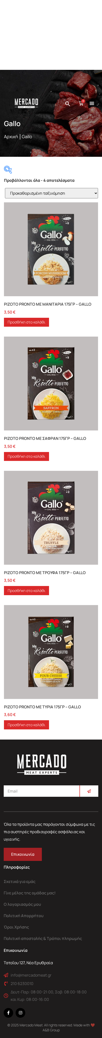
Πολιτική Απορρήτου (24, 915)
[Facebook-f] (8, 1012)
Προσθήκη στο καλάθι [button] (26, 322)
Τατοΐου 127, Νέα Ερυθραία (28, 962)
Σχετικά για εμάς (19, 881)
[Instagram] (20, 1012)
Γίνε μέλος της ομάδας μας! (30, 893)
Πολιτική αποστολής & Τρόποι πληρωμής (43, 938)
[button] (92, 103)
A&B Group (51, 1030)
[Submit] (88, 791)
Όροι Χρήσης (16, 927)
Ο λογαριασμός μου (22, 904)
